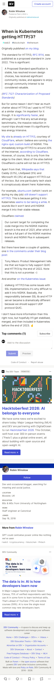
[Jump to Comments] (19, 679)
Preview (26, 353)
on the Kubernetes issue (31, 278)
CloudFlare (8, 140)
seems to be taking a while (31, 202)
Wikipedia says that (33, 169)
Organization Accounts (35, 645)
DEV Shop (35, 653)
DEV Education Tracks (21, 641)
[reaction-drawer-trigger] (7, 679)
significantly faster (27, 115)
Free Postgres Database (18, 653)
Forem (15, 661)
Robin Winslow (17, 11)
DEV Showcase (17, 649)
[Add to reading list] (31, 679)
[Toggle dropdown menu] (50, 371)
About (29, 649)
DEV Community (11, 627)
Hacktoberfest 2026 (22, 430)
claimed (18, 215)
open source (30, 661)
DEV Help (37, 641)
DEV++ (34, 637)
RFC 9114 (38, 54)
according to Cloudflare (34, 151)
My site (6, 136)
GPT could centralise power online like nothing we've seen (26, 538)
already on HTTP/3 (24, 136)
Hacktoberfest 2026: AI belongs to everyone (23, 410)
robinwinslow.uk (32, 17)
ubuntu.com (24, 190)
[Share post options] (49, 679)
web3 (6, 42)
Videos (43, 637)
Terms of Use (44, 657)
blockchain (18, 42)
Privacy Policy (28, 657)
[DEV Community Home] (11, 4)
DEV (15, 664)
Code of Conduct (18, 362)
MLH (45, 653)
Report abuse (37, 362)
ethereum (32, 42)
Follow (27, 477)
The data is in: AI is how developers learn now (21, 583)
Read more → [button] (11, 452)
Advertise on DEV (14, 645)
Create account (42, 4)
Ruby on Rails (27, 667)
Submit (12, 353)
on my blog (31, 48)
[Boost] (41, 679)
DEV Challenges (21, 637)
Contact (38, 649)
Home (8, 637)
